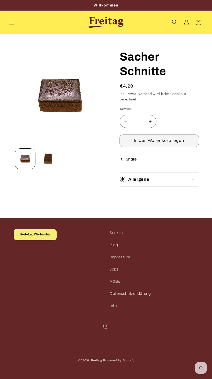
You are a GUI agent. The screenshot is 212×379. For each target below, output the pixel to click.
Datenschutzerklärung (130, 294)
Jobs (114, 269)
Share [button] (131, 159)
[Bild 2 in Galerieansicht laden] (48, 159)
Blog (114, 245)
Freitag (96, 360)
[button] (11, 22)
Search (116, 233)
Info (113, 306)
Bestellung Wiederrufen (35, 234)
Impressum (120, 257)
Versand (145, 94)
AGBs (115, 281)
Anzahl (125, 109)
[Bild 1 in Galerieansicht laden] (25, 159)
